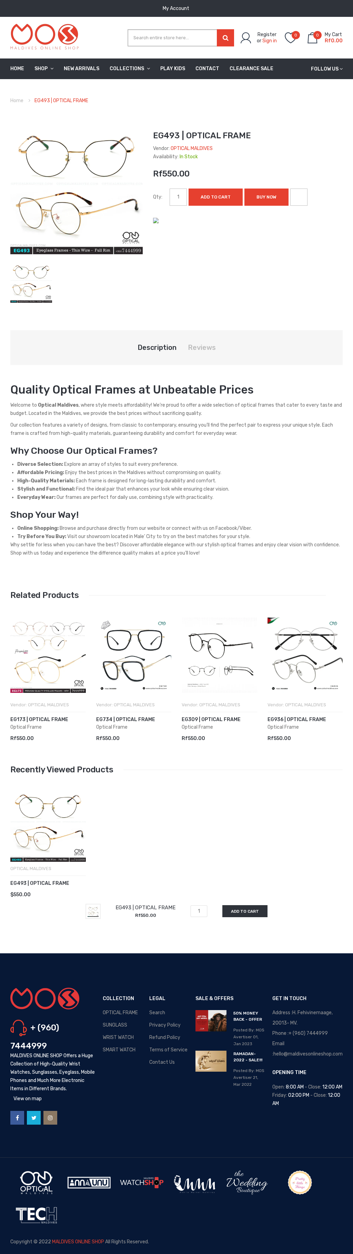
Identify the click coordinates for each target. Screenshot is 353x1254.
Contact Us (162, 1062)
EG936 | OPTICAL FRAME (297, 719)
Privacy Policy (165, 1025)
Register (267, 34)
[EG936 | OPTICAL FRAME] (305, 655)
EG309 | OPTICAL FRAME (211, 719)
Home (16, 101)
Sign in (269, 41)
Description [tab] (157, 347)
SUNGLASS (115, 1025)
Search (157, 1013)
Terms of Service (168, 1050)
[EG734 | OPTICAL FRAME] (134, 655)
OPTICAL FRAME (120, 1013)
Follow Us (325, 69)
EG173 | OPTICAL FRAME (39, 719)
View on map (27, 1099)
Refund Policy (164, 1037)
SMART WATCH (119, 1050)
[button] (17, 666)
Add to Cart (216, 197)
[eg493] (31, 282)
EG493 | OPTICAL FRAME (39, 883)
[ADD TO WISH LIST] (298, 197)
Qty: (157, 197)
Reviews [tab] (202, 347)
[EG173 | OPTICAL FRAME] (48, 655)
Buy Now (266, 197)
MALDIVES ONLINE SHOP (78, 1242)
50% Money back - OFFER (247, 1016)
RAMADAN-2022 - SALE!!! (247, 1056)
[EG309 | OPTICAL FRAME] (219, 655)
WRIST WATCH (118, 1037)
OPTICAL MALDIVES (192, 148)
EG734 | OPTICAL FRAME (125, 719)
